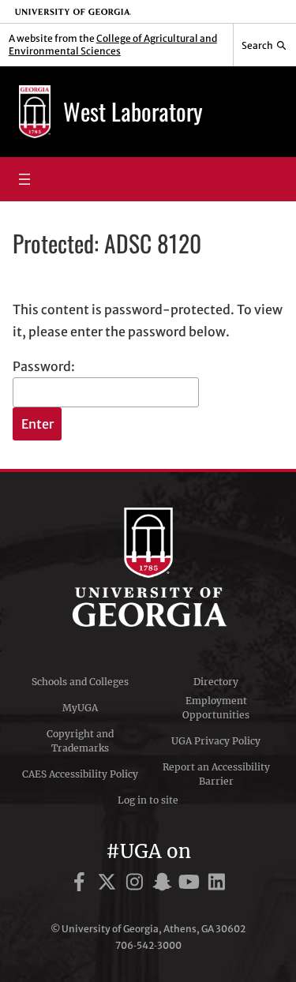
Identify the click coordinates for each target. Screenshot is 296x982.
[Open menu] (24, 179)
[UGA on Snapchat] (164, 884)
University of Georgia (148, 567)
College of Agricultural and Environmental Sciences (113, 44)
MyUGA (80, 708)
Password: (44, 366)
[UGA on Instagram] (137, 884)
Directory (215, 682)
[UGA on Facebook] (82, 884)
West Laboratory (133, 111)
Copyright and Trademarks (80, 741)
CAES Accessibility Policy (80, 774)
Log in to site (148, 800)
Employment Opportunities (215, 708)
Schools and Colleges (80, 682)
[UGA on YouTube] (191, 884)
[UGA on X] (109, 884)
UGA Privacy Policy (215, 741)
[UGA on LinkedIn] (216, 884)
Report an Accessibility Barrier (216, 774)
